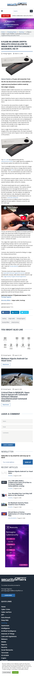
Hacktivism (5, 626)
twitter (25, 312)
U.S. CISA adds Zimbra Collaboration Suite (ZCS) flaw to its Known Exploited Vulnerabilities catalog (19, 483)
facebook (6, 312)
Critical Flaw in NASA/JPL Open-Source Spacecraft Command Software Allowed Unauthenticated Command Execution (15, 396)
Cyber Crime (5, 609)
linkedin (16, 312)
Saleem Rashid (6, 79)
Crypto (3, 658)
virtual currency (15, 322)
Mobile (3, 642)
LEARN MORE (8, 595)
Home (3, 32)
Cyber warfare (6, 612)
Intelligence (5, 628)
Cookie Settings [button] (6, 672)
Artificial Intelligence (8, 631)
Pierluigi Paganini (7, 53)
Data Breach (5, 617)
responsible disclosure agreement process (14, 273)
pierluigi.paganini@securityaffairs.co (12, 590)
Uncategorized (12, 518)
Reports (4, 644)
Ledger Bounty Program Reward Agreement (14, 276)
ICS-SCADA (5, 655)
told (12, 170)
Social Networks (7, 650)
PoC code (6, 159)
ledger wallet (12, 318)
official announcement (7, 161)
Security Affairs (5, 322)
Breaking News (11, 32)
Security (10, 488)
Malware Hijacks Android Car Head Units (14, 359)
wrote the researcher (12, 197)
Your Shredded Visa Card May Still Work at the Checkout (20, 494)
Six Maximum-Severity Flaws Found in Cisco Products (18, 503)
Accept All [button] (15, 672)
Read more (6, 364)
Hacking (21, 32)
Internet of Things (7, 634)
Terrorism (4, 653)
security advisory (14, 266)
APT (2, 615)
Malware (4, 639)
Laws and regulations (9, 636)
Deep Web (4, 620)
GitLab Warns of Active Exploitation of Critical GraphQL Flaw (19, 514)
